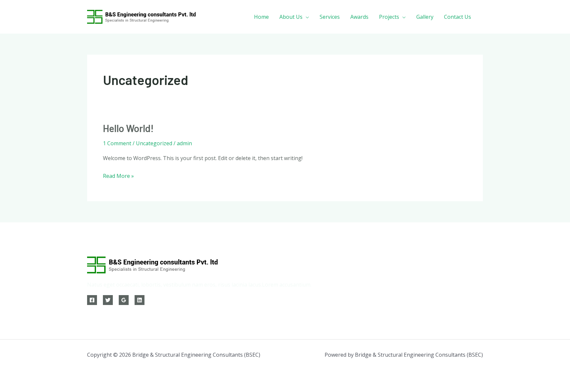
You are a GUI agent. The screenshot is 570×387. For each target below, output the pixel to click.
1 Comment (117, 143)
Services (330, 16)
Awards (359, 16)
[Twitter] (108, 300)
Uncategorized (154, 143)
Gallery (424, 16)
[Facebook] (92, 300)
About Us (290, 16)
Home (261, 16)
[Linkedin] (139, 300)
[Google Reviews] (124, 300)
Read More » (118, 175)
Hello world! (128, 128)
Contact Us (457, 16)
